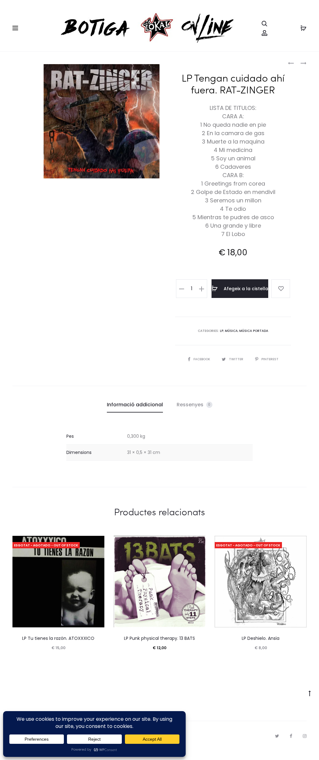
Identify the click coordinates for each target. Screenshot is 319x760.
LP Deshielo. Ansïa (260, 638)
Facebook (202, 359)
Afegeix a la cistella (245, 289)
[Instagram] (305, 736)
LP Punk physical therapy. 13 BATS (159, 638)
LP (221, 330)
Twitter (236, 359)
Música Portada (253, 330)
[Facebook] (291, 736)
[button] (181, 288)
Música (231, 330)
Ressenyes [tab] (194, 404)
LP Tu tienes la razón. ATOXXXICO (58, 638)
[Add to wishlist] (280, 288)
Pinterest (270, 359)
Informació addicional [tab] (135, 404)
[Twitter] (277, 736)
